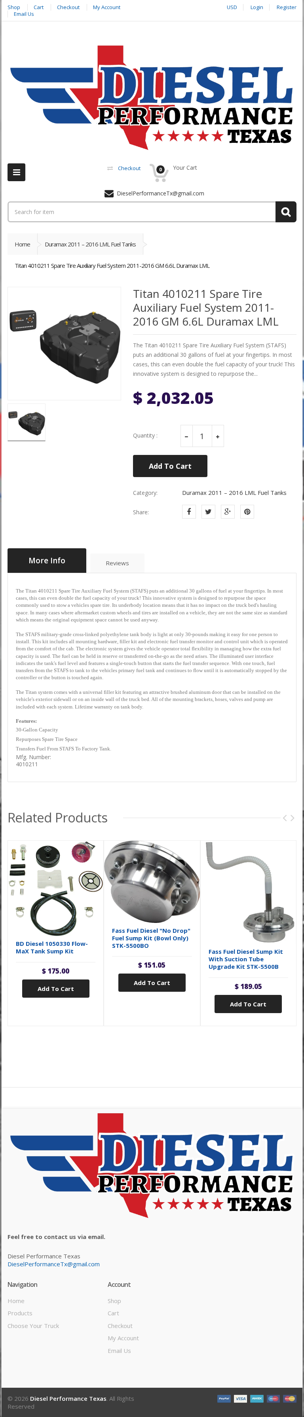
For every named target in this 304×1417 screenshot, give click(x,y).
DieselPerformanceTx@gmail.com (54, 1264)
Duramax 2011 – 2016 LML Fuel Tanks (90, 244)
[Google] (228, 512)
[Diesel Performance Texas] (152, 98)
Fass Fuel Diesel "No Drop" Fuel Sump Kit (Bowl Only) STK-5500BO (151, 937)
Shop (114, 1301)
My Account (123, 1338)
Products (20, 1313)
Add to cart (56, 989)
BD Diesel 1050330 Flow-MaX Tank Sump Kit (52, 947)
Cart (113, 1313)
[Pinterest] (247, 512)
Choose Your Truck (33, 1326)
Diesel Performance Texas (68, 1398)
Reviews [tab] (117, 563)
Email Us (119, 1350)
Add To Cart (170, 466)
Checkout (120, 1326)
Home (22, 244)
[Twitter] (208, 512)
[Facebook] (189, 512)
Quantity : (145, 435)
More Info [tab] (46, 560)
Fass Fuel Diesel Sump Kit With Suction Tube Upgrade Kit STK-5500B (246, 958)
